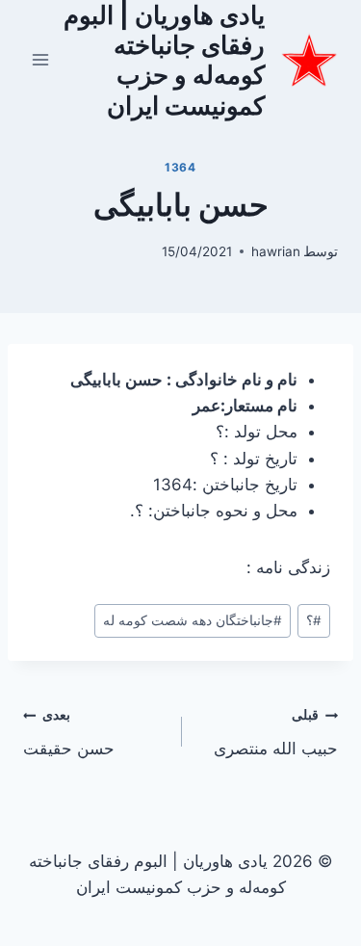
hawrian (275, 251)
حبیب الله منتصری (276, 732)
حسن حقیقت (69, 732)
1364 (180, 167)
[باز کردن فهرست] (41, 60)
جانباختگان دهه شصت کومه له (192, 620)
